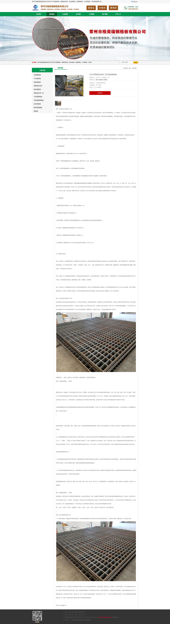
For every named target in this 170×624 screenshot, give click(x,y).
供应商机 (51, 14)
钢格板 (36, 111)
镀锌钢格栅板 (38, 107)
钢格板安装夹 (38, 86)
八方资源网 (73, 620)
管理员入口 (83, 620)
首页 (130, 68)
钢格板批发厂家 (39, 93)
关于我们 (78, 14)
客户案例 (105, 14)
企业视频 (65, 14)
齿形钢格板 (37, 104)
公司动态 (91, 14)
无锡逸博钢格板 (39, 100)
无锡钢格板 (37, 75)
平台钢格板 (37, 78)
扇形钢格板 (37, 89)
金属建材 (100, 79)
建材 (97, 79)
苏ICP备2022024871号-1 (92, 617)
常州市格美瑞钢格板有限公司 (105, 617)
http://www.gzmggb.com (61, 605)
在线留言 (99, 93)
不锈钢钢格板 (38, 96)
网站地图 (88, 620)
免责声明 (78, 620)
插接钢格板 (37, 82)
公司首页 (38, 14)
